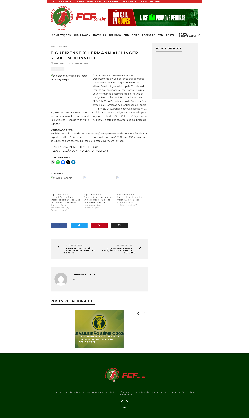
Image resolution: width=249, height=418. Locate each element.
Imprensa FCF (60, 63)
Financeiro (132, 35)
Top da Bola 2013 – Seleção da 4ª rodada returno (119, 250)
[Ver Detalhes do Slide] (153, 17)
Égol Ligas (141, 2)
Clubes (90, 2)
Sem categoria (57, 69)
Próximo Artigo (124, 245)
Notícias (99, 35)
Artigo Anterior (75, 245)
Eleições (63, 2)
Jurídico (115, 35)
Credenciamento (112, 2)
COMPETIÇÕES (61, 35)
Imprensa (128, 2)
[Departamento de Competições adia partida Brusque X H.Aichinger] (131, 184)
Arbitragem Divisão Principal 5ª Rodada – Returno (79, 250)
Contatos (154, 2)
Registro (148, 35)
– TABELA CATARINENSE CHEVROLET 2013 (74, 147)
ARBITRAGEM (82, 35)
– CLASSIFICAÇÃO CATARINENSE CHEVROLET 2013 (79, 150)
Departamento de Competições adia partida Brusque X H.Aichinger (129, 197)
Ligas (98, 2)
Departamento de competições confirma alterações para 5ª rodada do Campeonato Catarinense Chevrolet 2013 (65, 200)
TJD (160, 35)
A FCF (54, 2)
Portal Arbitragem (187, 35)
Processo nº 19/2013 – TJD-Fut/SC (85, 119)
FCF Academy (77, 2)
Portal (171, 35)
